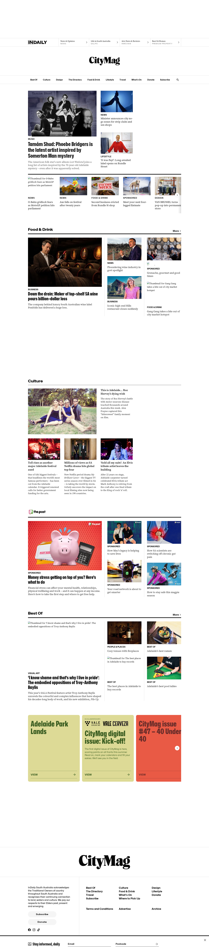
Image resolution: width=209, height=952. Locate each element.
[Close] (205, 940)
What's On (137, 79)
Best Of (33, 79)
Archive (156, 908)
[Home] (43, 42)
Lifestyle (110, 79)
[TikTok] (38, 929)
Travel (123, 79)
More (176, 231)
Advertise (125, 908)
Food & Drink (93, 79)
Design (59, 79)
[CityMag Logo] (104, 61)
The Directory (75, 79)
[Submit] (156, 944)
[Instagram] (34, 929)
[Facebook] (29, 929)
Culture (46, 79)
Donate (150, 79)
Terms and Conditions (99, 908)
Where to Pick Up (129, 898)
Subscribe (165, 79)
